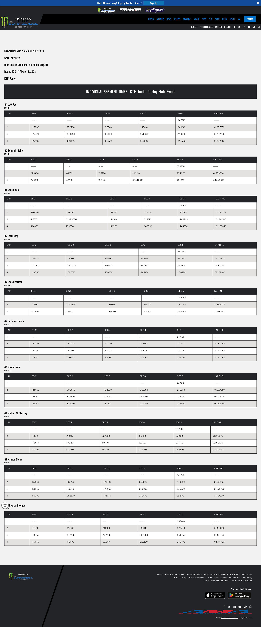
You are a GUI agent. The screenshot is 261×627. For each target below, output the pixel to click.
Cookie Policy (180, 578)
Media (224, 19)
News (169, 19)
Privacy (213, 574)
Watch (196, 19)
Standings (187, 19)
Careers (159, 574)
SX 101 (217, 19)
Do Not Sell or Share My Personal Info (223, 578)
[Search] (239, 19)
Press (166, 574)
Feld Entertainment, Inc (229, 618)
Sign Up (153, 3)
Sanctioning (247, 578)
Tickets (250, 19)
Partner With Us (177, 574)
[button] (130, 3)
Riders (150, 19)
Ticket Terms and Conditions (216, 581)
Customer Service (194, 574)
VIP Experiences (206, 27)
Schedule (160, 19)
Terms (206, 574)
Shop (204, 19)
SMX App (194, 27)
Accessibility (246, 574)
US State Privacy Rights (229, 574)
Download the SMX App (241, 581)
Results (177, 19)
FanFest (218, 27)
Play (210, 19)
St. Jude (227, 27)
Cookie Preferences (196, 578)
